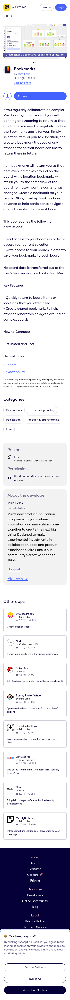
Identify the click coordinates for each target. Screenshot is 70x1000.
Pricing (35, 880)
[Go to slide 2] (35, 62)
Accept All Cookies (35, 990)
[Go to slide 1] (33, 62)
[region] (35, 965)
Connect (25, 96)
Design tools (14, 410)
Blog (35, 907)
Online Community (35, 901)
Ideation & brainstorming (43, 419)
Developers (35, 895)
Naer (22, 790)
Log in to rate (22, 82)
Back (7, 16)
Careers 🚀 (35, 875)
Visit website (18, 578)
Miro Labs (24, 74)
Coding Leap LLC (28, 644)
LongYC (23, 671)
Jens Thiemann (27, 759)
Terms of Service (35, 927)
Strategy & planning (41, 410)
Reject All (35, 978)
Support (9, 365)
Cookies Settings (35, 967)
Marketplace (19, 7)
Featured (35, 869)
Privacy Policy (35, 921)
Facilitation (13, 419)
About (35, 863)
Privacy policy (14, 372)
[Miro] (7, 7)
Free (9, 429)
